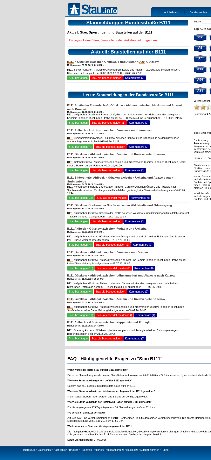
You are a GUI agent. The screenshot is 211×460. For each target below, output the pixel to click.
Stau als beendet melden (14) (114, 315)
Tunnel (165, 449)
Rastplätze (132, 449)
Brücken (74, 449)
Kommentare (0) (134, 77)
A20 (142, 61)
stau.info (96, 385)
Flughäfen (86, 449)
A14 (200, 69)
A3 (200, 47)
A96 (200, 79)
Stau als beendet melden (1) (108, 122)
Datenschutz (45, 449)
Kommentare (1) (145, 315)
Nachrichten (60, 449)
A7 (200, 37)
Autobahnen (171, 12)
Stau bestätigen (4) (80, 146)
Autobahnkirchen (149, 449)
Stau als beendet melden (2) (112, 244)
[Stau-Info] (94, 10)
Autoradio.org (201, 143)
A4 (200, 58)
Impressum (29, 449)
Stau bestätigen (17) (81, 315)
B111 (70, 61)
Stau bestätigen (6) (80, 291)
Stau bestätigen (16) (81, 197)
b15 (102, 141)
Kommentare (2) (138, 291)
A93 (200, 90)
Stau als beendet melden (106, 77)
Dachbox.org (201, 140)
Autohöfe (99, 449)
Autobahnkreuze (115, 449)
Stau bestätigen (78, 77)
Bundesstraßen (198, 12)
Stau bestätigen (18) (81, 268)
